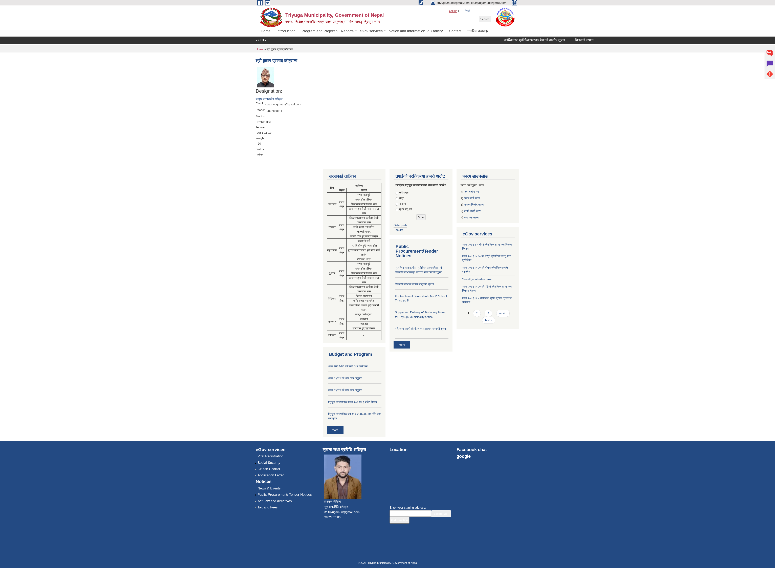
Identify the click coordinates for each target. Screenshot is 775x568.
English (453, 10)
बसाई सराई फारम (472, 211)
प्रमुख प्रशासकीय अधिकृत (269, 99)
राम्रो (401, 198)
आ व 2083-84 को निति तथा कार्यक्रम (348, 366)
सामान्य (402, 203)
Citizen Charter (269, 469)
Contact (455, 31)
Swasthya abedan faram (477, 279)
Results (398, 229)
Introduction (285, 31)
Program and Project (318, 31)
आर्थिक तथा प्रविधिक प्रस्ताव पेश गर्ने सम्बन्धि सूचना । (525, 40)
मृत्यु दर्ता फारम (471, 217)
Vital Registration (270, 456)
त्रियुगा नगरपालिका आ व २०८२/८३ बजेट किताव (352, 402)
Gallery (437, 31)
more (335, 430)
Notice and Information (407, 31)
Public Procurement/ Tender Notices (285, 495)
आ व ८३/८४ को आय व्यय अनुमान (345, 378)
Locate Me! (441, 513)
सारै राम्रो (403, 192)
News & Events (269, 488)
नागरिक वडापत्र (477, 31)
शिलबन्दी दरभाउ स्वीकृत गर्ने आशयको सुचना (589, 40)
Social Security (269, 463)
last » (488, 320)
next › (503, 313)
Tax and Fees (268, 507)
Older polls (400, 225)
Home (265, 31)
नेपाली (467, 10)
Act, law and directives (275, 501)
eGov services (371, 31)
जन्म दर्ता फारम (471, 191)
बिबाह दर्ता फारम (472, 198)
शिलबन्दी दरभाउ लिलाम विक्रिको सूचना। (415, 284)
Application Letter (271, 475)
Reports (347, 31)
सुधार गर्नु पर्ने (405, 209)
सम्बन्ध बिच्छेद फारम (474, 204)
